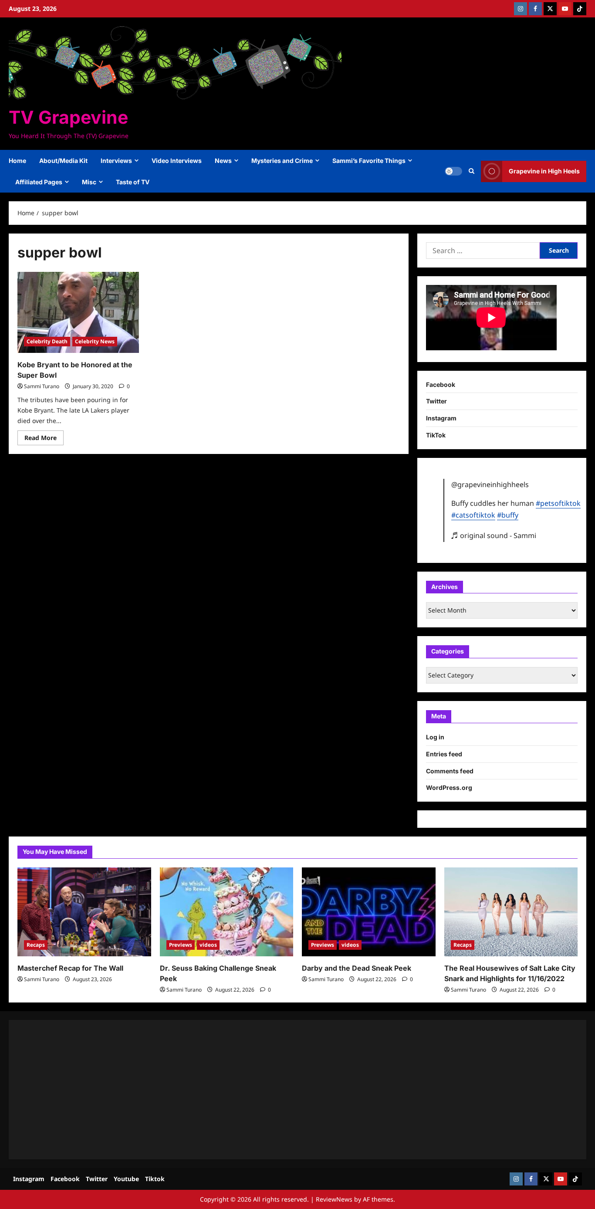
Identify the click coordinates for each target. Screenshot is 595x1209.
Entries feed (444, 754)
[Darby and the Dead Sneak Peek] (369, 911)
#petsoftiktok (558, 503)
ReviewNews (334, 1199)
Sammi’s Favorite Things (369, 160)
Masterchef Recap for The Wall (70, 968)
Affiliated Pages (38, 182)
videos (208, 944)
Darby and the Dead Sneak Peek (356, 968)
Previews (180, 944)
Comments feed (449, 771)
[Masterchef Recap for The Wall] (84, 911)
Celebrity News (95, 341)
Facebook (440, 384)
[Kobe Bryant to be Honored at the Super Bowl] (78, 312)
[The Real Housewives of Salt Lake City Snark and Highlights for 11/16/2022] (511, 911)
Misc (89, 182)
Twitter (436, 401)
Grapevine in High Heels (544, 171)
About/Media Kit (63, 160)
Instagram (441, 418)
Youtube (126, 1179)
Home (17, 160)
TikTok (436, 435)
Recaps (36, 944)
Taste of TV (132, 182)
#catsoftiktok (473, 515)
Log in (435, 737)
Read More (44, 439)
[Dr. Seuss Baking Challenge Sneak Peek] (227, 911)
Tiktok (155, 1179)
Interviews (116, 160)
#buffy (507, 515)
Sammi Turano (41, 386)
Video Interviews (177, 160)
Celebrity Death (47, 341)
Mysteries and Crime (282, 160)
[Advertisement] (278, 1090)
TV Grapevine (68, 117)
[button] (471, 171)
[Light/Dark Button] (453, 171)
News (223, 160)
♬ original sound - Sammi (493, 535)
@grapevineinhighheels (490, 484)
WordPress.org (449, 787)
